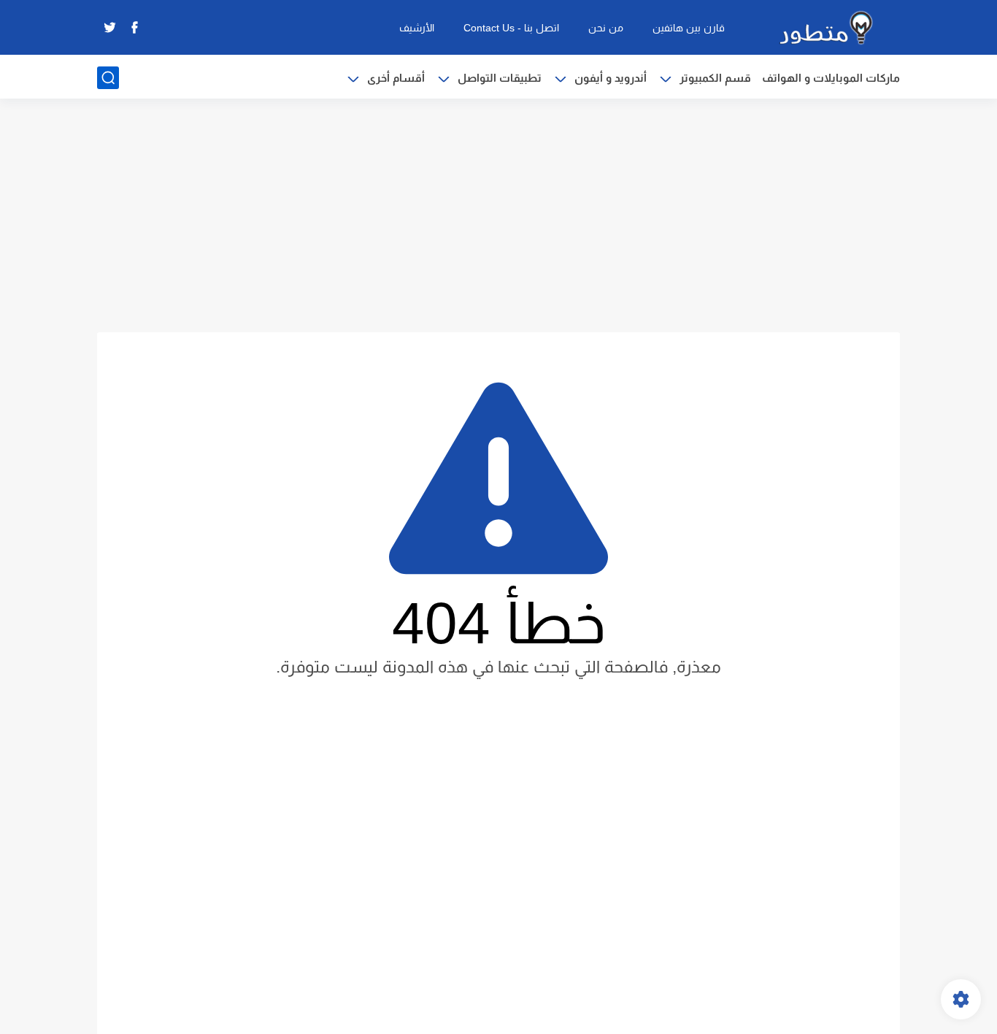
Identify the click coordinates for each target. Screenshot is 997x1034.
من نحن (605, 28)
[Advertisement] (498, 215)
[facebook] (134, 27)
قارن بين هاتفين (689, 28)
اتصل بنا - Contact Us (511, 28)
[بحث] (108, 77)
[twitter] (109, 27)
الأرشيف (416, 28)
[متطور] (827, 27)
